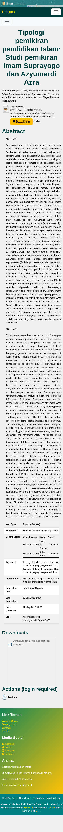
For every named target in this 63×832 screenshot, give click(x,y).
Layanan (6, 727)
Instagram (9, 750)
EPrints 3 (28, 807)
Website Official (10, 721)
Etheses (8, 12)
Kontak (5, 731)
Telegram (9, 754)
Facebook (9, 744)
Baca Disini (22, 121)
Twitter (8, 747)
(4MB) (27, 121)
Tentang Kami (9, 724)
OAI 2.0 (51, 807)
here (38, 811)
